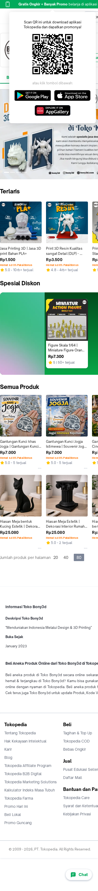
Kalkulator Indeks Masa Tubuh (29, 790)
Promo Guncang (18, 823)
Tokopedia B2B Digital (23, 774)
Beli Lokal (12, 814)
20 (55, 557)
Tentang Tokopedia (20, 733)
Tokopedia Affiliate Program (27, 765)
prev (4, 134)
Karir (8, 749)
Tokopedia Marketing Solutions (30, 782)
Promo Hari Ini (16, 806)
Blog (8, 757)
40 (65, 557)
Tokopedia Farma (18, 798)
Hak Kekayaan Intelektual (25, 741)
